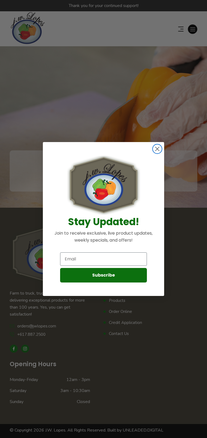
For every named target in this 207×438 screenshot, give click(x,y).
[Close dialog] (157, 149)
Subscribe (103, 275)
